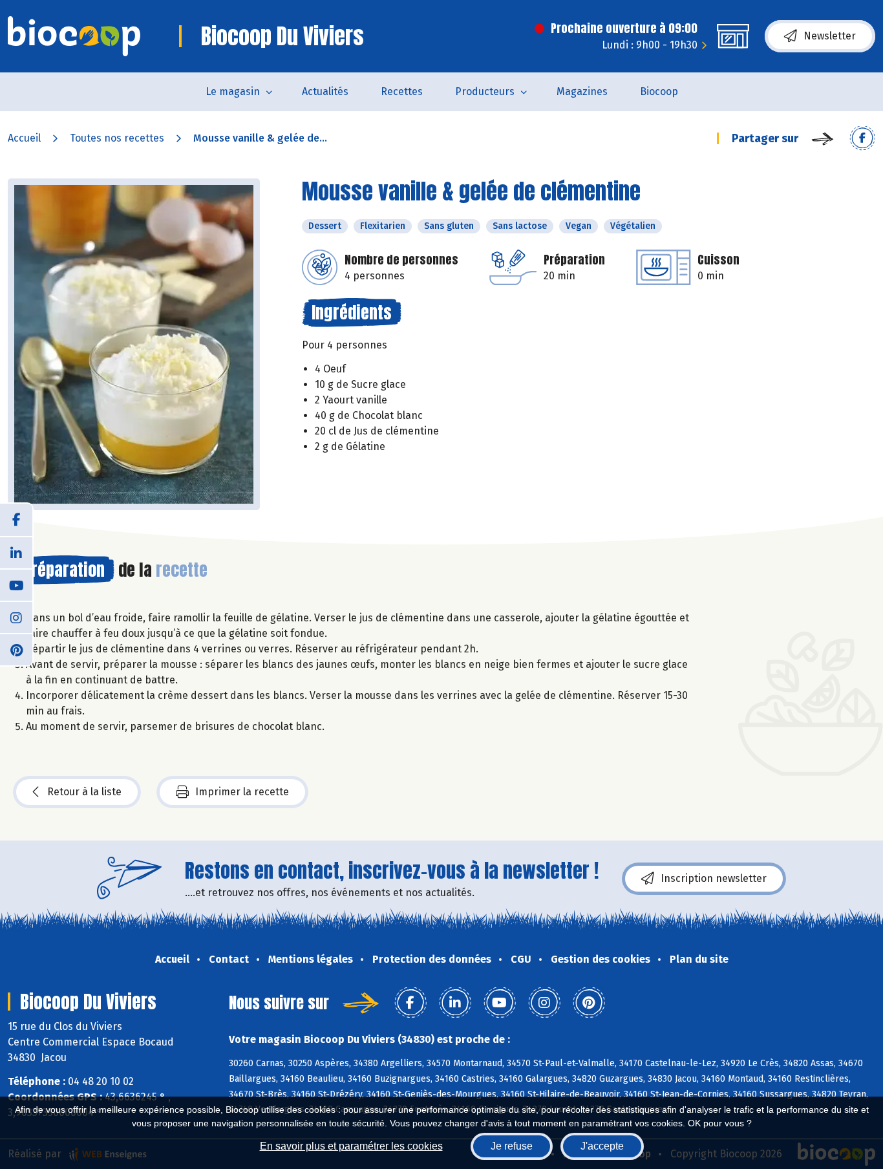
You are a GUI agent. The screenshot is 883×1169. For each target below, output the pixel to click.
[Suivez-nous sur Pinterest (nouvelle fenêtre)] (16, 649)
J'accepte (602, 1146)
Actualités (325, 91)
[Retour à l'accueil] (74, 36)
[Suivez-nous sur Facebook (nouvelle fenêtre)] (16, 520)
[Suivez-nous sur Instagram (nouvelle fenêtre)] (16, 617)
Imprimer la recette (242, 792)
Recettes (402, 91)
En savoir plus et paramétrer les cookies (351, 1146)
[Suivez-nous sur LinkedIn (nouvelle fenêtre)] (16, 552)
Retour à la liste (84, 792)
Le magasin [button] (233, 91)
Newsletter (829, 36)
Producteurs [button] (485, 91)
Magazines (582, 91)
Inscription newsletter (714, 878)
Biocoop (659, 91)
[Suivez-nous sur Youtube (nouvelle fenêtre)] (16, 584)
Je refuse (512, 1146)
